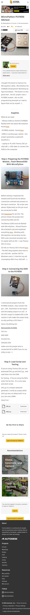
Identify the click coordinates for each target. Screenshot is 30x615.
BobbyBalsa (6, 23)
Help (3, 579)
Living (4, 560)
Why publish (6, 573)
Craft (3, 555)
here (7, 126)
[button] (2, 2)
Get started (5, 576)
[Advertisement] (15, 9)
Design (4, 552)
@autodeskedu (9, 596)
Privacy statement (8, 606)
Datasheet (8, 214)
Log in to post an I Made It (15, 441)
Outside (4, 562)
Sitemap (4, 581)
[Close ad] (27, 7)
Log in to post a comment (15, 518)
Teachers (4, 565)
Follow (13, 66)
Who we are (5, 584)
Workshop (5, 549)
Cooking (4, 557)
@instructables (9, 592)
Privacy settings (21, 606)
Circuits (14, 23)
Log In (15, 511)
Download (23, 406)
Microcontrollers (23, 23)
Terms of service (22, 603)
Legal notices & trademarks (11, 611)
